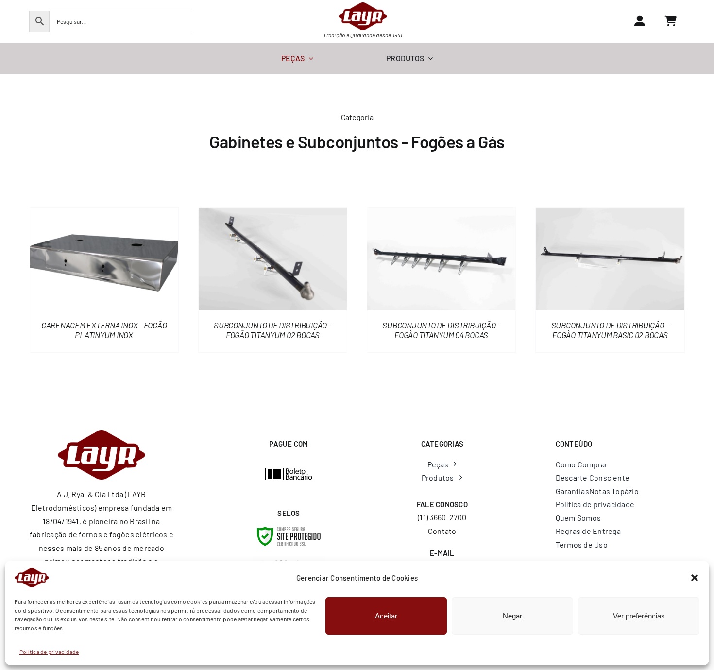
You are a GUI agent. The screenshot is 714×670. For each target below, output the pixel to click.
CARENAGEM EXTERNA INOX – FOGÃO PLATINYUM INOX (104, 330)
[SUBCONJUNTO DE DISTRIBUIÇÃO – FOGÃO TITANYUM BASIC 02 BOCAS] (610, 214)
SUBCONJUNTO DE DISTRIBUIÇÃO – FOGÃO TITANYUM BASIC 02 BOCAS (610, 330)
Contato (442, 530)
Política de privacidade (49, 651)
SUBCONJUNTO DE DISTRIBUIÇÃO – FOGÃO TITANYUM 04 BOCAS (441, 330)
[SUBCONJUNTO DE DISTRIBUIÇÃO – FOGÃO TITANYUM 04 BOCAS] (441, 214)
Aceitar (386, 616)
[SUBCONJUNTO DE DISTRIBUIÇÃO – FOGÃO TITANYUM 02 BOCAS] (273, 214)
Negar (512, 616)
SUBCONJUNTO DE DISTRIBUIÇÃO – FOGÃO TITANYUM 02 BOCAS (273, 330)
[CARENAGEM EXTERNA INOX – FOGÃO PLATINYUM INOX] (104, 214)
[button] (694, 578)
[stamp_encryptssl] (289, 530)
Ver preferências (639, 616)
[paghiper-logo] (289, 471)
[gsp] (289, 559)
